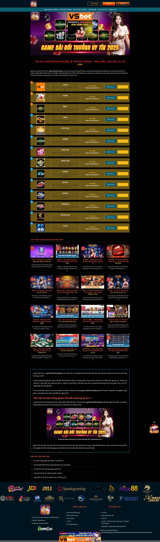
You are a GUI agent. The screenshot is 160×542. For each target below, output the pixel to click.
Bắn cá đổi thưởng (79, 9)
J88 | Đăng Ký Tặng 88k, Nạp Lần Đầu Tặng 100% (67, 349)
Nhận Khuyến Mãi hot (92, 88)
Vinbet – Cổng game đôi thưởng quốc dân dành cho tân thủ (41, 260)
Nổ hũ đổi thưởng (66, 9)
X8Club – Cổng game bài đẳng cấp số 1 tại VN (42, 291)
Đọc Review (123, 87)
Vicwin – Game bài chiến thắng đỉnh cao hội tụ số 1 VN (118, 291)
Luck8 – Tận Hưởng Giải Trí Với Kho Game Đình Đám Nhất (67, 320)
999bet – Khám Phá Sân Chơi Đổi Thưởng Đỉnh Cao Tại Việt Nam (67, 261)
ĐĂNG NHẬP (94, 3)
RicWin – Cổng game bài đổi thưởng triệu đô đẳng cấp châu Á (92, 261)
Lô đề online (92, 9)
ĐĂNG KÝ (109, 3)
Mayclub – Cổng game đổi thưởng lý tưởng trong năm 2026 (42, 321)
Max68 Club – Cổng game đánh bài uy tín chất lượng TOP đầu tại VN (92, 350)
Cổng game (112, 9)
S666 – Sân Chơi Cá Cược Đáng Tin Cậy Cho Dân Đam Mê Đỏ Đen (118, 350)
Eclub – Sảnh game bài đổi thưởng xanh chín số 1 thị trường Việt (42, 350)
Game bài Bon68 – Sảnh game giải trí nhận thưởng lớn (118, 320)
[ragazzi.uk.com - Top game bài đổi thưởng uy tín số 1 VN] (38, 4)
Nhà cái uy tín (102, 9)
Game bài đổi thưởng (51, 9)
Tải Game (111, 87)
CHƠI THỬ (123, 3)
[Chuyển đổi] (32, 461)
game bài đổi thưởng (54, 373)
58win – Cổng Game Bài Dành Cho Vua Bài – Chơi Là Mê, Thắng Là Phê (92, 292)
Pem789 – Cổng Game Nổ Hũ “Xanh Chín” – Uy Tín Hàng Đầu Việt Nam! (118, 261)
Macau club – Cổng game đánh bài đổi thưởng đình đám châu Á (67, 292)
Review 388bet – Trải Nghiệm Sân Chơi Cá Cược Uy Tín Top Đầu (93, 321)
